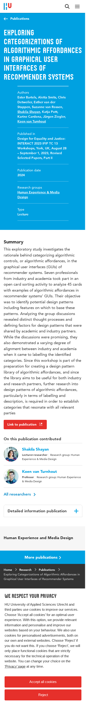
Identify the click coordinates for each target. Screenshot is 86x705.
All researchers (18, 494)
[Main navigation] (77, 6)
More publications (41, 557)
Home (8, 569)
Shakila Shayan (28, 112)
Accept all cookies (43, 682)
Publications (19, 19)
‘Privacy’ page (15, 666)
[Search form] (67, 6)
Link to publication (21, 424)
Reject (43, 695)
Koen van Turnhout (31, 121)
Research (25, 569)
